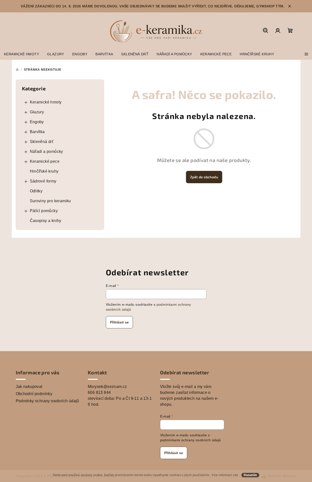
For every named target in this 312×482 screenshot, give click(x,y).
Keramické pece (45, 161)
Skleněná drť (42, 142)
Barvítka (37, 132)
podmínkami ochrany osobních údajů (190, 440)
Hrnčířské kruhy (44, 171)
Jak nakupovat (29, 386)
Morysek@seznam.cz (107, 386)
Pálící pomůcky (44, 211)
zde (235, 475)
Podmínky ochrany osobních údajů (47, 401)
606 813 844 (99, 392)
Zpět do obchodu (204, 177)
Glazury (37, 112)
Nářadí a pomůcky (46, 151)
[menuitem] (21, 54)
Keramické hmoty (46, 102)
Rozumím (250, 475)
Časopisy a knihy (45, 221)
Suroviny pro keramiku (50, 201)
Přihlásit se (119, 322)
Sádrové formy (43, 181)
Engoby (37, 122)
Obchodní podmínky (34, 394)
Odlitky (36, 191)
